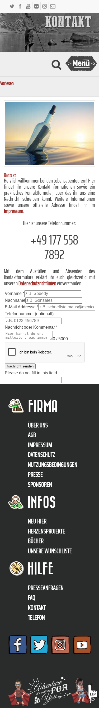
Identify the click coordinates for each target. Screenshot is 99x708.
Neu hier (37, 521)
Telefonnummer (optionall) (29, 314)
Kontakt (37, 608)
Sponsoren (40, 485)
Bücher (36, 541)
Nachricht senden (20, 366)
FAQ (31, 598)
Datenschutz (41, 455)
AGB (32, 435)
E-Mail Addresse (21, 307)
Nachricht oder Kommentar (31, 327)
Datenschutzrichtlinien (37, 283)
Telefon (36, 618)
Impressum (13, 211)
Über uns (38, 425)
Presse (35, 475)
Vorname (14, 293)
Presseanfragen (46, 588)
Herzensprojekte (46, 531)
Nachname (15, 300)
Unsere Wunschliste (50, 551)
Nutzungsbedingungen (52, 465)
